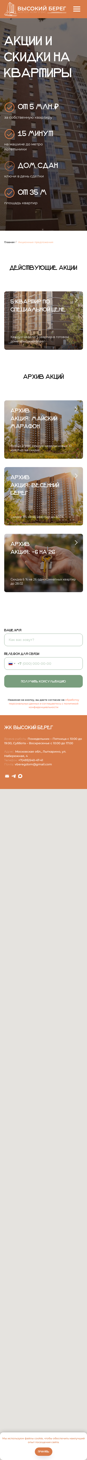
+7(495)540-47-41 (30, 1405)
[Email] (7, 1421)
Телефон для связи (21, 1299)
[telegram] (13, 1421)
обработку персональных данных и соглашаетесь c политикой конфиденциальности (44, 1348)
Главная (9, 887)
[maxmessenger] (20, 1421)
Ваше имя (12, 1275)
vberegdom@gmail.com (33, 1409)
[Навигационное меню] (77, 9)
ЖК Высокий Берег (28, 1372)
